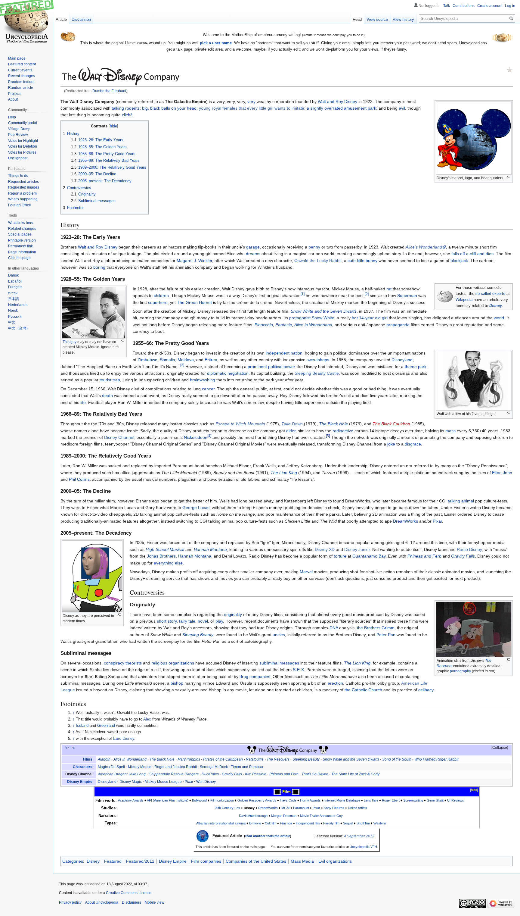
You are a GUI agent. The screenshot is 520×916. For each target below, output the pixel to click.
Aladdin (104, 759)
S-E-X (298, 669)
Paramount (301, 808)
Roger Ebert (391, 800)
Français (15, 287)
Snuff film (363, 823)
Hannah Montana (210, 549)
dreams (253, 253)
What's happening (23, 199)
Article (61, 19)
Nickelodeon (195, 437)
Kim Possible (255, 774)
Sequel (348, 823)
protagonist (300, 317)
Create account (489, 6)
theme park (415, 366)
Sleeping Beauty (197, 634)
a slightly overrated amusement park (341, 108)
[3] (182, 365)
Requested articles (23, 182)
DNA (334, 627)
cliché (127, 114)
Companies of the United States (256, 861)
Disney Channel (119, 437)
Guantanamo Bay (368, 556)
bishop (177, 683)
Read (357, 19)
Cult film (270, 823)
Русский (15, 316)
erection (335, 683)
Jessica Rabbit (185, 767)
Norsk (13, 310)
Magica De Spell (111, 767)
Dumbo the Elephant (109, 91)
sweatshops (318, 359)
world (499, 317)
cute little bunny (362, 260)
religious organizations (172, 663)
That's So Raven (315, 774)
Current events (20, 70)
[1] (303, 294)
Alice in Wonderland (313, 324)
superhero (158, 302)
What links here (20, 222)
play (219, 621)
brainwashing (202, 379)
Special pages (20, 234)
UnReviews (455, 800)
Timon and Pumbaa (247, 767)
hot (355, 317)
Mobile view (154, 902)
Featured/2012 (140, 861)
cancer (208, 388)
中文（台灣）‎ (19, 328)
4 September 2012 (359, 836)
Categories (72, 861)
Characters (82, 767)
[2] (367, 294)
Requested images (23, 187)
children (161, 295)
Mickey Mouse (139, 767)
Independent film (308, 823)
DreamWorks (405, 521)
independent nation (284, 353)
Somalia (167, 359)
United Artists (357, 808)
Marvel (306, 571)
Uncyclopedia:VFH (363, 847)
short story (167, 621)
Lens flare (371, 800)
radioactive (343, 430)
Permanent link (20, 246)
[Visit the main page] (26, 24)
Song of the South (396, 759)
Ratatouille (255, 759)
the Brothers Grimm (376, 627)
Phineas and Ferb (424, 556)
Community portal (22, 123)
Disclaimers (131, 902)
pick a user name (216, 43)
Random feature (21, 82)
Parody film (331, 823)
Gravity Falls (463, 556)
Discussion (81, 19)
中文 (11, 322)
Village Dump (19, 129)
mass (450, 430)
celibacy (425, 689)
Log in (510, 6)
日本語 (13, 299)
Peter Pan (385, 634)
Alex (147, 719)
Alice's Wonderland (424, 247)
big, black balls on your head (169, 108)
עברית (12, 293)
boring (99, 267)
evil (402, 108)
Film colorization (222, 800)
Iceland (82, 726)
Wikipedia (464, 300)
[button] (497, 748)
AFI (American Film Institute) (167, 800)
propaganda (398, 324)
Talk (446, 6)
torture (340, 556)
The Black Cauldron (391, 423)
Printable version (22, 240)
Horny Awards (310, 800)
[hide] (474, 790)
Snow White (323, 317)
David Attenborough (253, 816)
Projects (14, 94)
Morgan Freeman (283, 816)
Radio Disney (469, 549)
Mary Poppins (189, 759)
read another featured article (267, 836)
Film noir (286, 823)
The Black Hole (333, 423)
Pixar (437, 521)
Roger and (163, 767)
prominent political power (271, 366)
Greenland (106, 726)
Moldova (186, 359)
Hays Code (288, 800)
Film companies (206, 861)
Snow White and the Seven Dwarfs (324, 311)
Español (15, 281)
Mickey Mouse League (163, 782)
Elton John (502, 472)
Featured (113, 861)
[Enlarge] (508, 177)
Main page (17, 58)
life (83, 402)
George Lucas (195, 507)
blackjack (459, 260)
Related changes (22, 229)
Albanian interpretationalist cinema (221, 823)
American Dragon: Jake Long (122, 774)
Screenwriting (413, 800)
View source (377, 19)
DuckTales (210, 774)
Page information (22, 252)
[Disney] (251, 750)
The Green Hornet (194, 302)
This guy (69, 342)
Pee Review (18, 135)
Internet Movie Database (342, 800)
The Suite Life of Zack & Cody (355, 774)
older (291, 430)
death (107, 395)
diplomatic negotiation (228, 373)
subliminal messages (279, 663)
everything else (168, 563)
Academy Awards (131, 800)
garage (253, 247)
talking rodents (126, 108)
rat (389, 288)
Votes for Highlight (23, 141)
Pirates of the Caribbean (223, 759)
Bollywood (199, 800)
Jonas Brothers (161, 556)
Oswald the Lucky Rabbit (318, 260)
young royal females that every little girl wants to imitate (251, 108)
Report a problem (22, 193)
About (13, 99)
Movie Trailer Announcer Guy (321, 816)
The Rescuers (278, 759)
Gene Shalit (435, 800)
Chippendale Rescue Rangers (174, 774)
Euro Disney (123, 738)
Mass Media (302, 861)
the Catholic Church (363, 689)
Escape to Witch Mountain (240, 423)
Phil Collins (79, 479)
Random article (20, 88)
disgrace (413, 444)
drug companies (255, 676)
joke (391, 444)
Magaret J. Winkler (194, 260)
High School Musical (165, 549)
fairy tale (187, 621)
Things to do (18, 176)
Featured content (22, 64)
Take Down (292, 423)
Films (87, 759)
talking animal (461, 501)
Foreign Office (19, 205)
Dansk (13, 275)
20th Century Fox (227, 808)
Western (379, 823)
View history (403, 19)
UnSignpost (17, 158)
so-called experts (490, 294)
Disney (495, 306)
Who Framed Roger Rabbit (436, 759)
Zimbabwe (147, 359)
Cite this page (19, 258)
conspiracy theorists (123, 663)
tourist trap (110, 379)
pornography (460, 671)
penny (314, 247)
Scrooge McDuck (214, 767)
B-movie (255, 823)
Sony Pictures (334, 808)
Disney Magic (130, 782)
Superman (407, 295)
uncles (279, 634)
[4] (209, 436)
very (251, 101)
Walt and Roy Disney (337, 101)
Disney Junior (357, 549)
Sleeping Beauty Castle (317, 373)
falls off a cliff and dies (472, 253)
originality (233, 614)
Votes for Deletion (22, 146)
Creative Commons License (128, 893)
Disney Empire (79, 782)
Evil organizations (335, 861)
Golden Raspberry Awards (256, 800)
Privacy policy (70, 902)
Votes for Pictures (22, 152)
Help (12, 117)
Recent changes (21, 76)
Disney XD (325, 549)
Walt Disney (206, 782)
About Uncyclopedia (101, 902)
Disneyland (402, 359)
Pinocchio (264, 324)
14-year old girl (373, 317)
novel (203, 621)
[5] (328, 436)
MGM (285, 808)
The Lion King (284, 472)
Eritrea (211, 359)
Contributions (464, 6)
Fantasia (283, 324)
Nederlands (17, 305)
